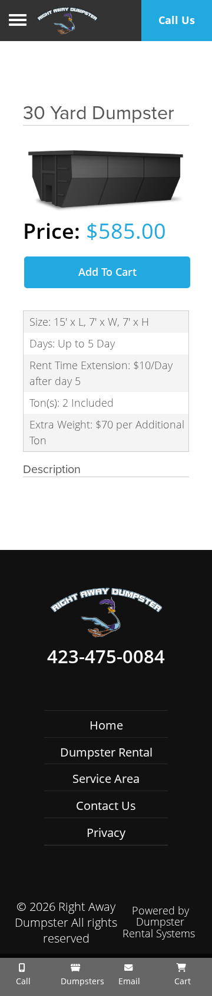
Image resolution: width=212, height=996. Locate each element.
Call (22, 981)
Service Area (106, 778)
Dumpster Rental (106, 752)
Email (128, 981)
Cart (181, 981)
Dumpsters (79, 981)
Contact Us (106, 805)
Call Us (176, 20)
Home (106, 725)
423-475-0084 (106, 657)
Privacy (106, 832)
